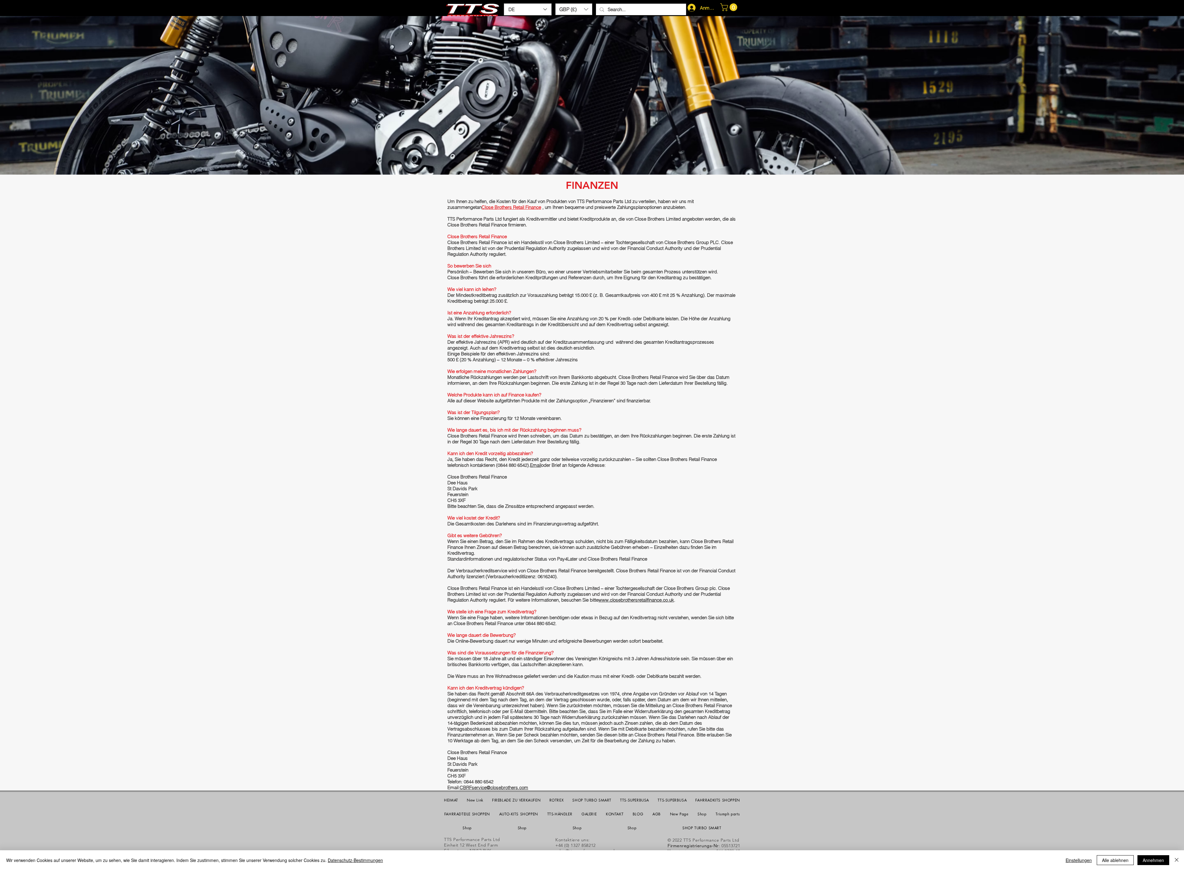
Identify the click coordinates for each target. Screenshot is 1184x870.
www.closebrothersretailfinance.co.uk (636, 600)
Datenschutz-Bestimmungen (355, 860)
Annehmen (1153, 860)
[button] (573, 9)
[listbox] (573, 9)
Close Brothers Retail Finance (511, 207)
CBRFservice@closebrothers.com (494, 787)
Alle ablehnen (1115, 860)
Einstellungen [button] (1079, 860)
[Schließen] (1176, 860)
